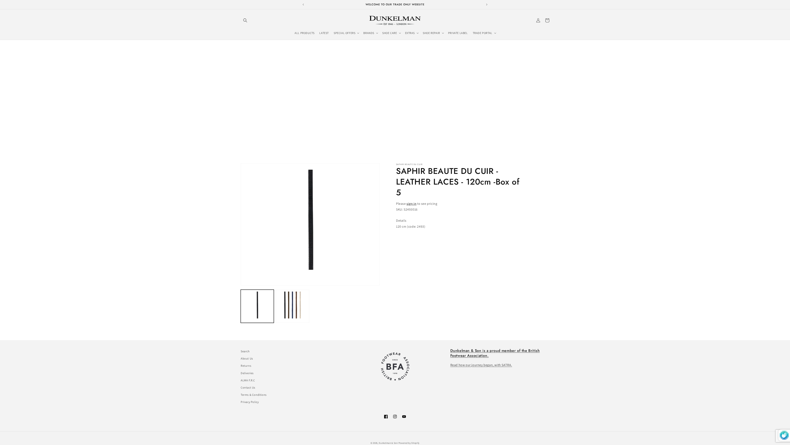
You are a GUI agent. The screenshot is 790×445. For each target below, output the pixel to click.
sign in (411, 203)
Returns (246, 366)
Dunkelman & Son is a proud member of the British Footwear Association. (495, 353)
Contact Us (248, 387)
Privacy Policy (250, 402)
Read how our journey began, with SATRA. (481, 365)
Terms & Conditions (254, 395)
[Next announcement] (486, 4)
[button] (245, 20)
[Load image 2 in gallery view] (292, 306)
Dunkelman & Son (388, 442)
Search (245, 351)
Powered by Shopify (409, 442)
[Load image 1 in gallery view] (257, 306)
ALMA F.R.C (248, 380)
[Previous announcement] (303, 4)
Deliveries (247, 373)
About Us (247, 358)
